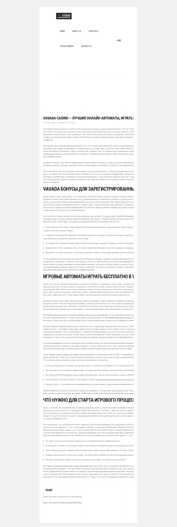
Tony (48, 122)
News (53, 122)
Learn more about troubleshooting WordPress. (62, 502)
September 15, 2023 (66, 122)
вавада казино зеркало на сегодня (64, 354)
